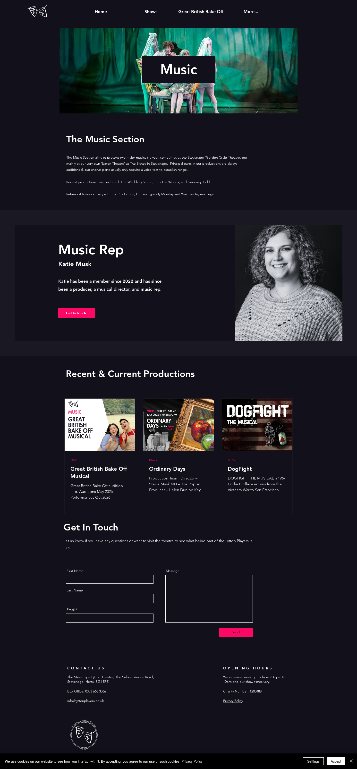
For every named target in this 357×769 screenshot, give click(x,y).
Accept (336, 761)
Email (71, 609)
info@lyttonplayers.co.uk (85, 701)
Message (172, 570)
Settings (313, 761)
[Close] (351, 761)
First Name (75, 570)
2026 (73, 460)
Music (153, 460)
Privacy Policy (233, 701)
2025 (231, 460)
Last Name (75, 590)
